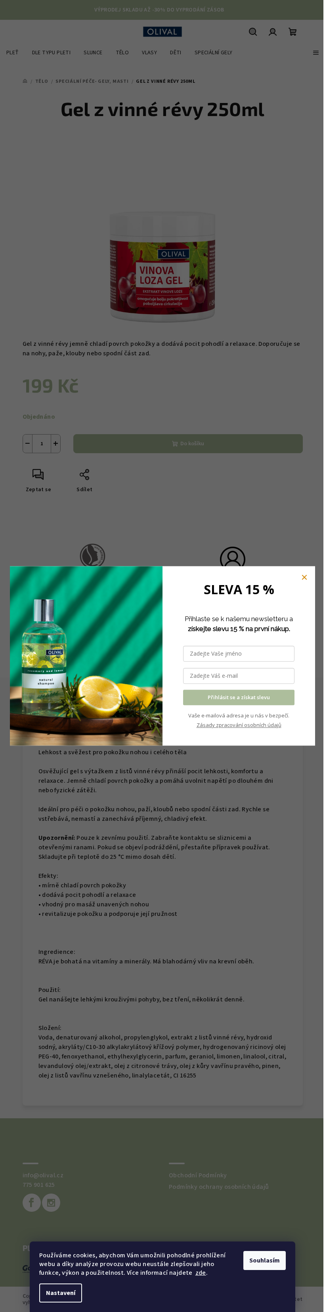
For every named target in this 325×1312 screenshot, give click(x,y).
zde (200, 1272)
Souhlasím (264, 1260)
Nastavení (60, 1293)
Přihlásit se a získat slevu (239, 697)
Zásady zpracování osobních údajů (239, 724)
